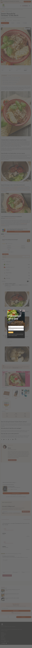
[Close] (23, 311)
